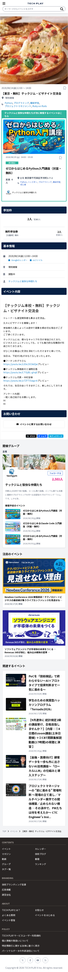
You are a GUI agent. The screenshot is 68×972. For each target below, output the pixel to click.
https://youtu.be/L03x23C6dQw (20, 364)
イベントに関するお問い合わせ (36, 424)
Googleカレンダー (19, 260)
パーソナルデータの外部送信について (21, 950)
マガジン (6, 853)
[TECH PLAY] (35, 3)
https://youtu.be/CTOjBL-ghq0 (20, 372)
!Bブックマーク (55, 436)
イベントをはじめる (45, 915)
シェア (43, 436)
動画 (4, 859)
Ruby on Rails (39, 106)
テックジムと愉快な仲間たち (22, 281)
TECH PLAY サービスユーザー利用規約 (21, 935)
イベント (14, 831)
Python (8, 102)
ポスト (32, 436)
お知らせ (39, 910)
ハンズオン (32, 182)
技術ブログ (40, 853)
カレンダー (40, 848)
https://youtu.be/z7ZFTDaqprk (20, 380)
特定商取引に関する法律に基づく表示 (21, 945)
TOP (4, 831)
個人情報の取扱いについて (15, 940)
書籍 (37, 859)
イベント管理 (8, 920)
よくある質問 (8, 915)
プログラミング (21, 102)
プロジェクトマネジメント (18, 106)
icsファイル (38, 260)
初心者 (23, 184)
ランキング (40, 864)
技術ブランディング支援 (14, 884)
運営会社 (6, 894)
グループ (6, 864)
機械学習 (34, 102)
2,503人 (57, 479)
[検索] (61, 9)
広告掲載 (6, 889)
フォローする (55, 473)
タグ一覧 (6, 869)
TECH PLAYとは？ (11, 910)
